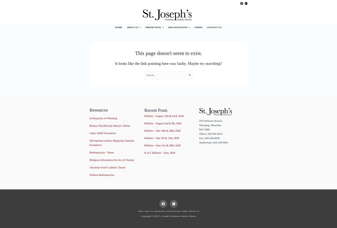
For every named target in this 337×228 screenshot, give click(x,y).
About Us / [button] (149, 211)
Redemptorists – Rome (102, 152)
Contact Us (194, 211)
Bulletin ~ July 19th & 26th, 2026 (162, 130)
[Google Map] (246, 3)
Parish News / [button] (160, 211)
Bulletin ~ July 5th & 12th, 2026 (161, 138)
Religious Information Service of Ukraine (112, 159)
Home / (141, 211)
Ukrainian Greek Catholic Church (107, 167)
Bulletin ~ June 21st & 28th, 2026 (162, 145)
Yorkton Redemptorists (102, 174)
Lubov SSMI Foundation (103, 133)
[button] (134, 27)
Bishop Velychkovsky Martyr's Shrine (110, 125)
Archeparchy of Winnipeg (103, 118)
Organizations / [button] (174, 211)
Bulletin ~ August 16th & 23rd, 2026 (164, 116)
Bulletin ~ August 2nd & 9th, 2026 (162, 123)
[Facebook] (241, 3)
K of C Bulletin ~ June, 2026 (159, 152)
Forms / (185, 211)
